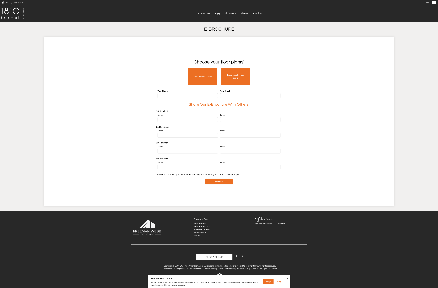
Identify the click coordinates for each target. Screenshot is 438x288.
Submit (219, 181)
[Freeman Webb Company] (147, 227)
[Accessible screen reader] (3, 3)
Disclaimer (167, 268)
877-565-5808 (200, 234)
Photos (244, 13)
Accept (268, 281)
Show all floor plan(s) (202, 76)
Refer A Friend (214, 257)
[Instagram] (242, 257)
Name (160, 115)
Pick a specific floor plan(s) (235, 76)
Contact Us (204, 13)
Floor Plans (230, 13)
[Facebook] (237, 257)
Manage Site (179, 268)
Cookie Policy (210, 268)
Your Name (163, 91)
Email (222, 115)
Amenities (257, 13)
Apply (217, 13)
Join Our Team (270, 268)
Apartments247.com (194, 265)
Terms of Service (226, 174)
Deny (279, 281)
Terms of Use (256, 268)
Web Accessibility (194, 268)
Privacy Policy (208, 174)
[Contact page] (7, 3)
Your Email (225, 91)
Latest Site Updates (226, 268)
